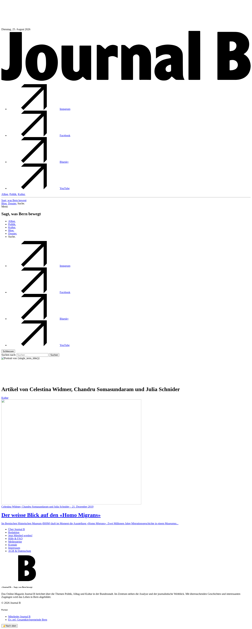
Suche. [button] (21, 203)
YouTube (65, 188)
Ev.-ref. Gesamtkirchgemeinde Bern (27, 619)
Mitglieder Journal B (19, 616)
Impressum (14, 547)
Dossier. (12, 203)
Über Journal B (16, 529)
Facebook (65, 135)
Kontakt (12, 544)
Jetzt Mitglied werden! (20, 535)
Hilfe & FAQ (15, 538)
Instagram (65, 109)
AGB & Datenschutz (19, 550)
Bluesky (64, 161)
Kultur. (21, 194)
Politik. (13, 194)
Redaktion (13, 532)
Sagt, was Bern (13, 200)
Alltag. (5, 194)
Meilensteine (15, 541)
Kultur (4, 397)
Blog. (4, 203)
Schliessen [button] (8, 351)
